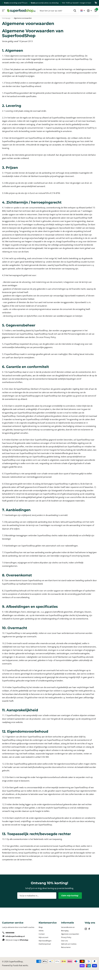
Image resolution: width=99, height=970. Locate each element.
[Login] (89, 11)
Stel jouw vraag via (17, 940)
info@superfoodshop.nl (15, 936)
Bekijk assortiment (3, 11)
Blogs (41, 927)
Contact (42, 934)
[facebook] (89, 929)
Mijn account (43, 937)
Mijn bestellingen (45, 941)
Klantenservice (48, 922)
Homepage (6, 18)
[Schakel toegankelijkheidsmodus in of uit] (96, 2)
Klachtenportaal (45, 944)
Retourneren (66, 947)
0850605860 (10, 932)
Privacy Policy (66, 937)
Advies (41, 930)
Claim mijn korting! (70, 895)
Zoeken (74, 10)
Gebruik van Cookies (68, 944)
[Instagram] (86, 929)
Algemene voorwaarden (70, 934)
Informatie (67, 922)
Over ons (64, 941)
